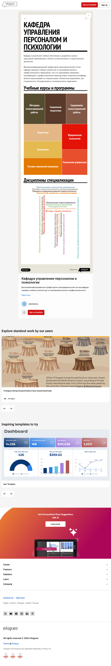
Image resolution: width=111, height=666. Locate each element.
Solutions (7, 574)
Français (35, 603)
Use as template (89, 5)
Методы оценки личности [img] (58, 211)
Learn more (55, 524)
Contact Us (8, 598)
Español (28, 603)
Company (7, 584)
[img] (34, 109)
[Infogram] (9, 5)
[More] (88, 15)
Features (7, 569)
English (6, 603)
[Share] (24, 312)
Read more (26, 295)
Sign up (104, 5)
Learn (6, 579)
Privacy (15, 643)
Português (20, 603)
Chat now (20, 598)
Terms (6, 643)
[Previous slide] (4, 408)
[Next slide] (11, 408)
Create (6, 564)
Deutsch (13, 603)
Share (26, 270)
